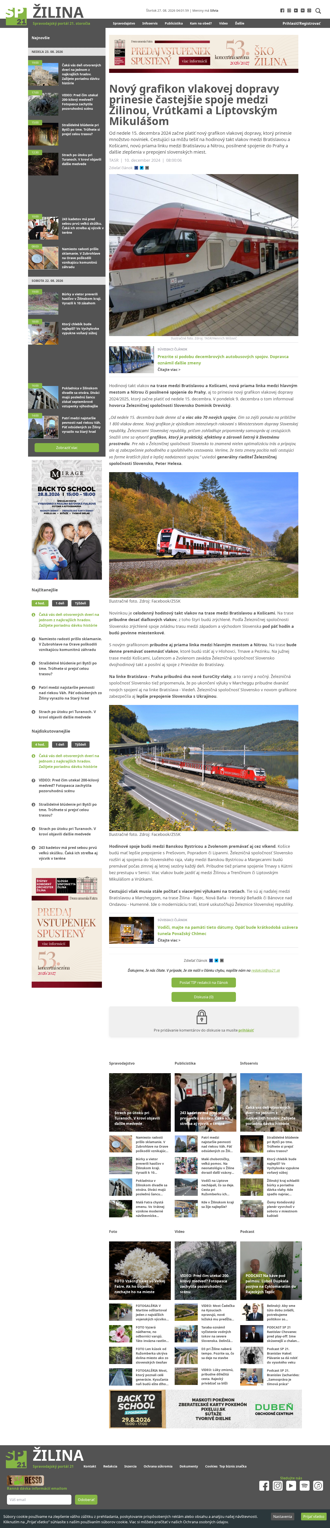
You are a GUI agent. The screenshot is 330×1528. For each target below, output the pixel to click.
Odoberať (199, 781)
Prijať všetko (313, 1516)
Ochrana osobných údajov (205, 1521)
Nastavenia (282, 1516)
